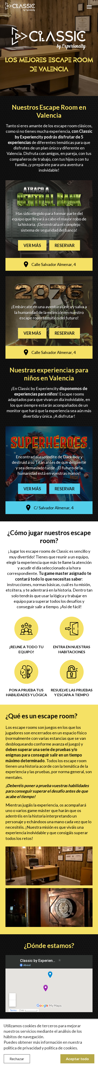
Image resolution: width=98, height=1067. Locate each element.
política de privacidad (22, 1047)
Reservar (65, 245)
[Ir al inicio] (20, 6)
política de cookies (60, 1047)
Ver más (32, 245)
